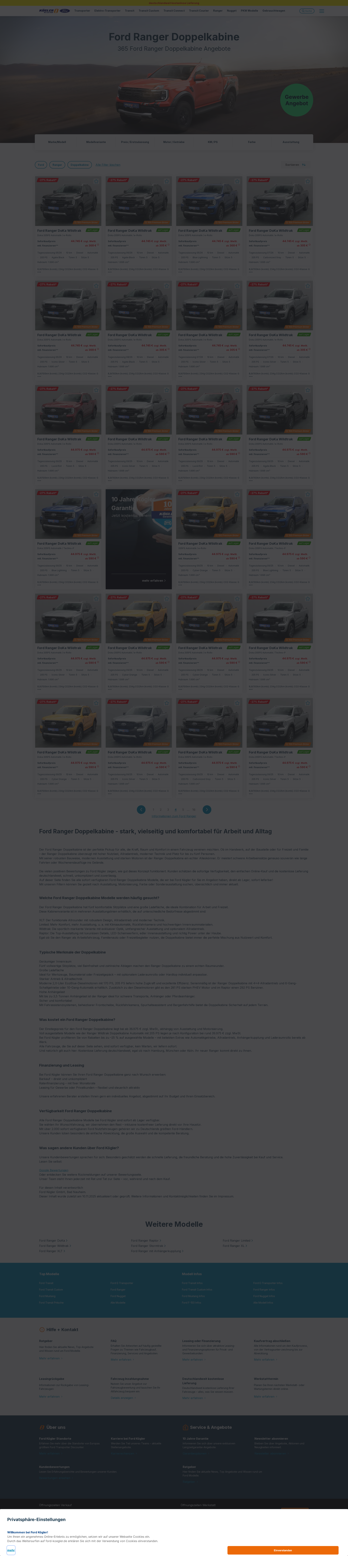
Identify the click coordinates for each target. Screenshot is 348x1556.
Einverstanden (283, 1550)
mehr (11, 1550)
